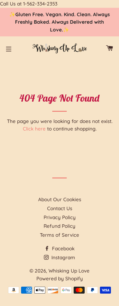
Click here (34, 129)
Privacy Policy (60, 217)
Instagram (62, 257)
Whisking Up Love (69, 271)
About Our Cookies (59, 199)
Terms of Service (59, 235)
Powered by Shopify (59, 278)
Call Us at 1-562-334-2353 (28, 4)
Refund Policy (59, 226)
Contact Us (59, 208)
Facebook (63, 248)
